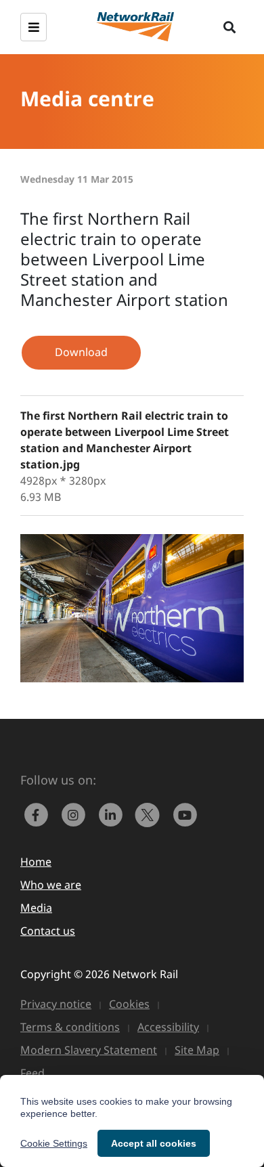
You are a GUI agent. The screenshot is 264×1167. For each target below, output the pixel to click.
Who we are (50, 884)
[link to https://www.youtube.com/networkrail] (186, 814)
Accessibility (168, 1026)
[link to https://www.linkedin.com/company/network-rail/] (113, 814)
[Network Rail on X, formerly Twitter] (150, 814)
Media (36, 907)
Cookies (129, 1003)
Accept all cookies (153, 1143)
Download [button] (81, 352)
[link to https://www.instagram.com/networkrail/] (76, 814)
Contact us (47, 930)
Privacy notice (55, 1003)
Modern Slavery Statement (88, 1049)
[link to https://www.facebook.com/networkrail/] (39, 814)
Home (35, 861)
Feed (32, 1072)
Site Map (197, 1049)
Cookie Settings (53, 1143)
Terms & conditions (70, 1026)
